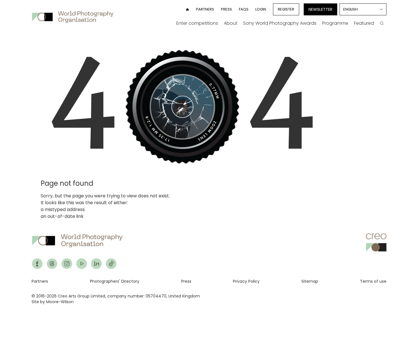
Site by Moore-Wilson (53, 302)
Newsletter (320, 9)
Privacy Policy (246, 281)
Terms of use (373, 281)
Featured (364, 23)
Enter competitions (197, 23)
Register (286, 9)
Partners (205, 9)
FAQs (244, 9)
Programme (335, 23)
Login (260, 9)
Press (226, 9)
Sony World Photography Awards (279, 23)
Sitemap (309, 281)
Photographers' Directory (114, 281)
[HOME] (187, 9)
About (230, 23)
